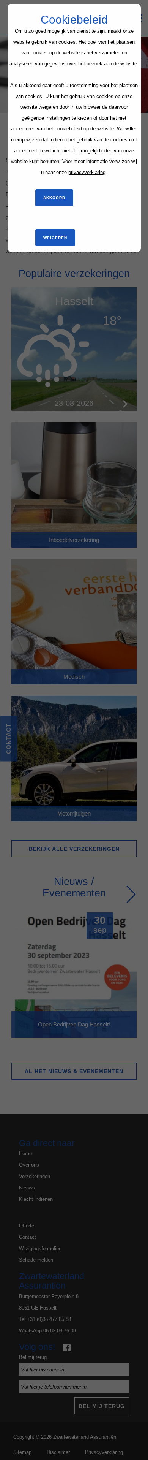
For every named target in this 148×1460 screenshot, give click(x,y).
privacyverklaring (86, 172)
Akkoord (54, 198)
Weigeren (55, 238)
